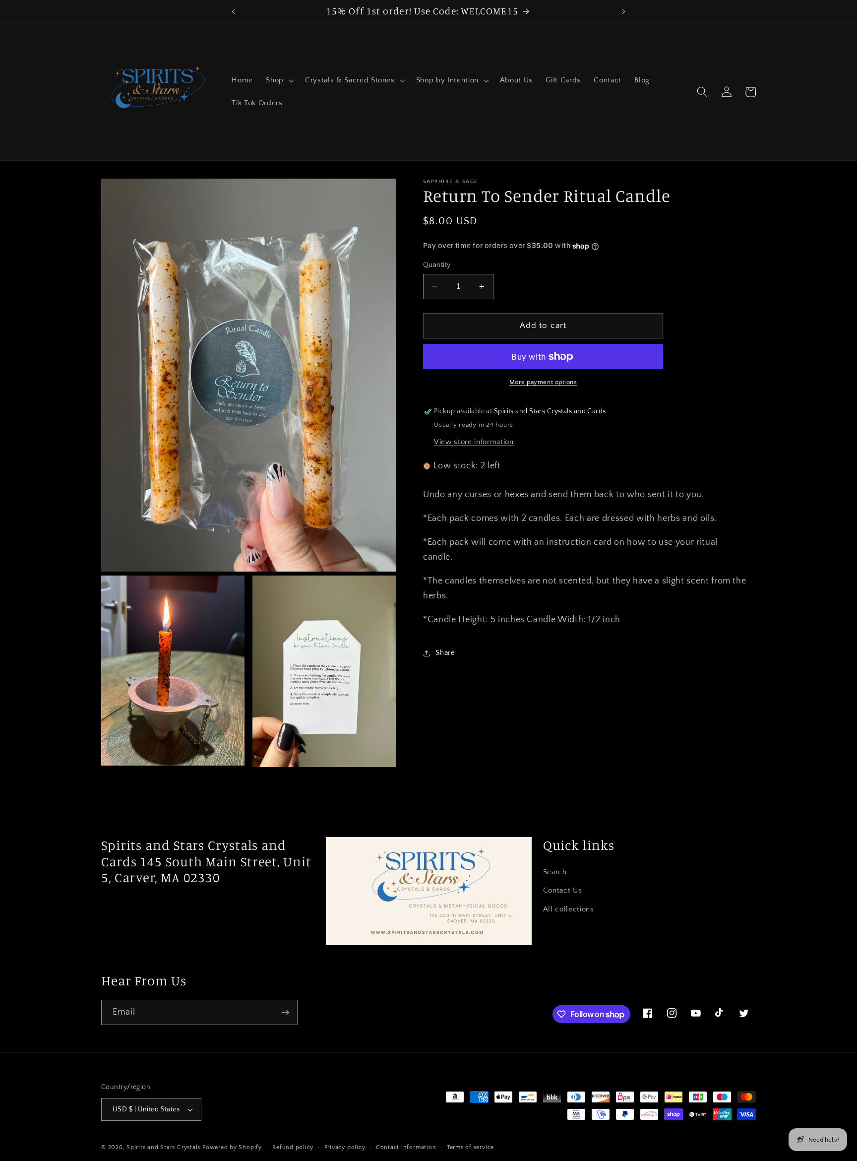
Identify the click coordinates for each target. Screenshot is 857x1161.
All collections (568, 909)
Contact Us (562, 890)
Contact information (406, 1147)
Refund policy (292, 1147)
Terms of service (470, 1147)
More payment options (543, 382)
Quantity (437, 265)
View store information (474, 442)
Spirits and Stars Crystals (163, 1147)
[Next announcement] (624, 11)
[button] (279, 80)
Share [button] (445, 653)
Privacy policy (345, 1147)
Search (555, 872)
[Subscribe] (285, 1013)
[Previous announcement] (233, 11)
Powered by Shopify (232, 1147)
